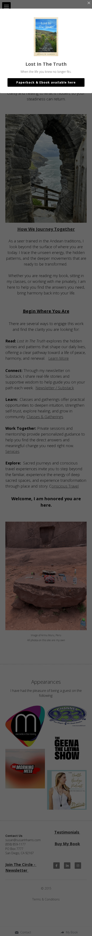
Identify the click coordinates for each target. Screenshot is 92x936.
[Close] (89, 3)
